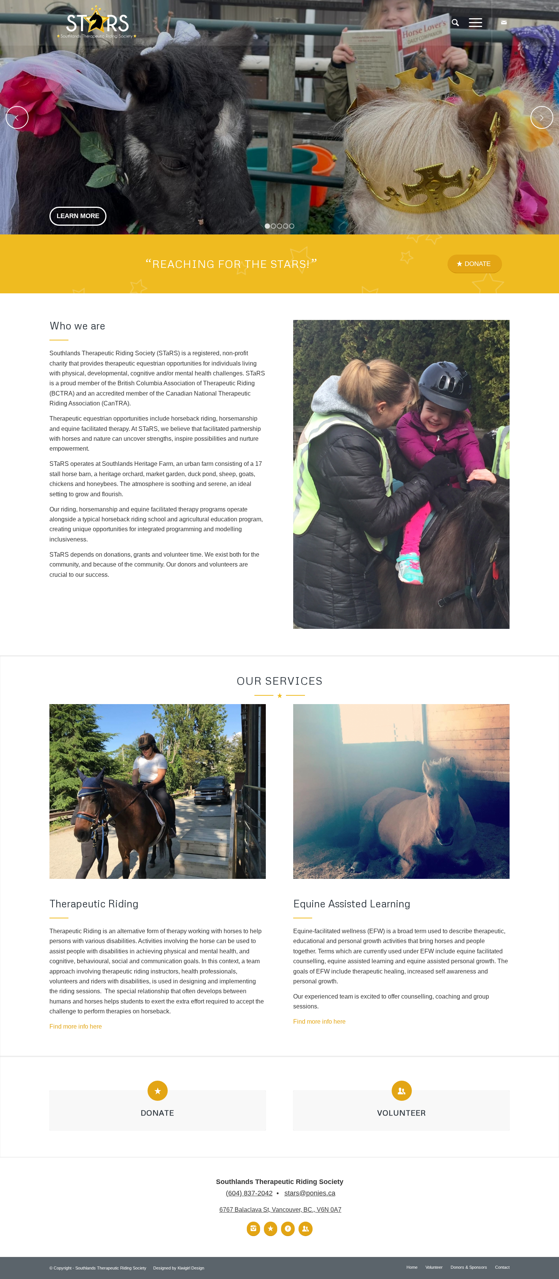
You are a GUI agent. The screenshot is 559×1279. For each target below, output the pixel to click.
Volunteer (401, 1112)
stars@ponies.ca (309, 1193)
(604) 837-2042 (249, 1193)
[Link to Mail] (504, 22)
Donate (157, 1112)
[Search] (455, 23)
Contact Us (77, 216)
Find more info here (75, 1026)
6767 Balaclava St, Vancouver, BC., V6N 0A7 (280, 1209)
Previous (17, 117)
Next (541, 117)
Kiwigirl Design (191, 1268)
